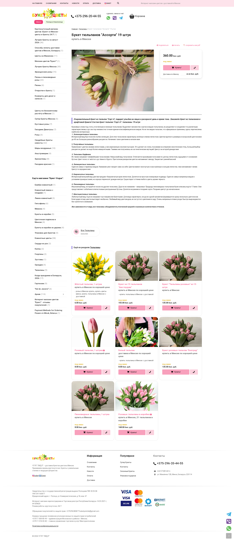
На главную (37, 3)
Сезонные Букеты (127, 471)
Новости (75, 3)
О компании (51, 3)
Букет (43, 476)
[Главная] (43, 461)
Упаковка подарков (128, 476)
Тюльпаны (83, 29)
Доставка (97, 3)
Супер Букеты (125, 462)
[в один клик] (195, 67)
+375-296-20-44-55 (87, 16)
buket (108, 3)
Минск (38, 22)
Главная (75, 29)
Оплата (86, 3)
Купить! (178, 67)
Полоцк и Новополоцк (54, 22)
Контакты (64, 3)
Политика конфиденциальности (45, 526)
